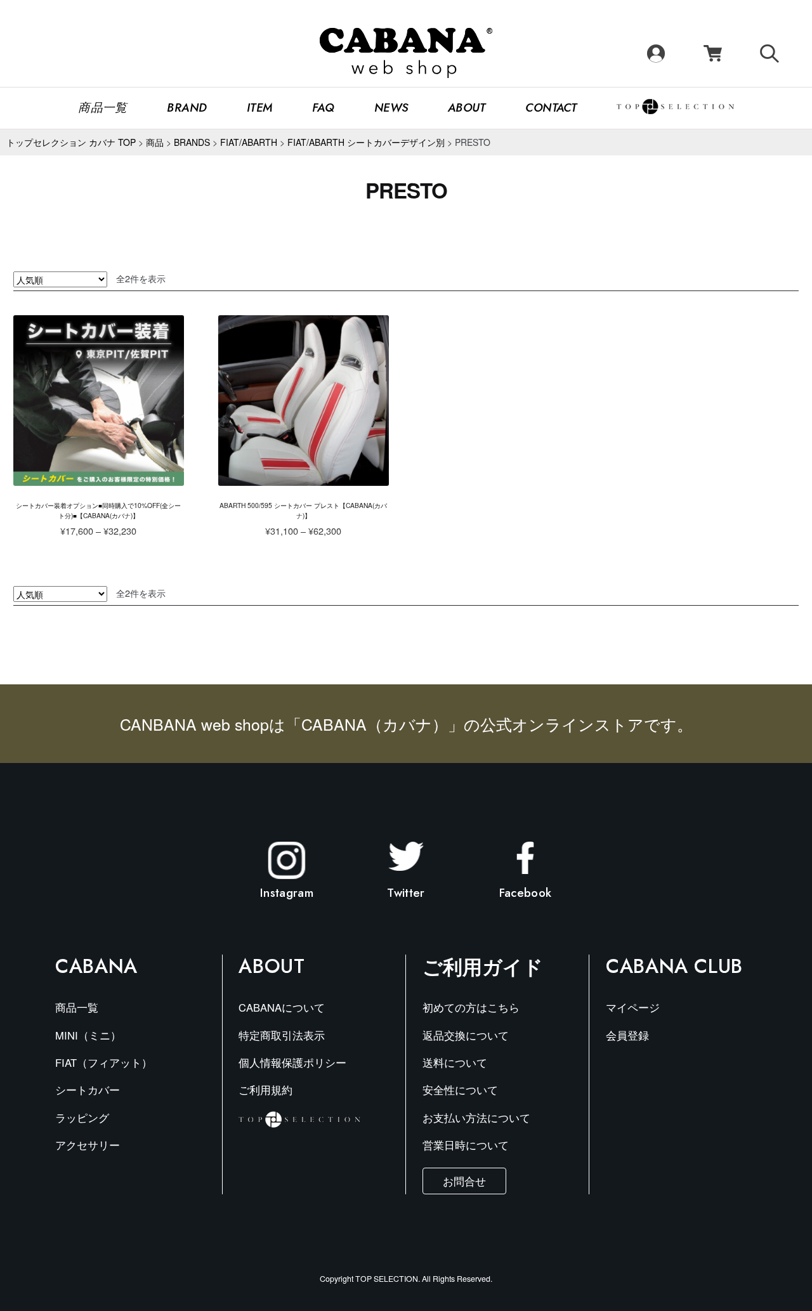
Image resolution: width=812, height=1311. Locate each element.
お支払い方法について (476, 1117)
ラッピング (82, 1117)
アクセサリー (87, 1144)
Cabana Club (674, 966)
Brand (187, 107)
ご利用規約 (265, 1089)
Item (260, 107)
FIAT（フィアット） (103, 1062)
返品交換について (465, 1035)
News (391, 107)
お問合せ (464, 1181)
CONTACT (551, 107)
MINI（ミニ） (88, 1035)
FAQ (323, 107)
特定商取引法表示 (282, 1035)
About (467, 107)
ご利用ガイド (482, 966)
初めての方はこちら (471, 1007)
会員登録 (627, 1035)
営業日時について (465, 1144)
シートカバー (87, 1089)
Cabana (96, 966)
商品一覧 (103, 107)
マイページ (633, 1007)
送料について (454, 1062)
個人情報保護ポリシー (292, 1062)
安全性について (460, 1089)
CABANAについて (282, 1007)
